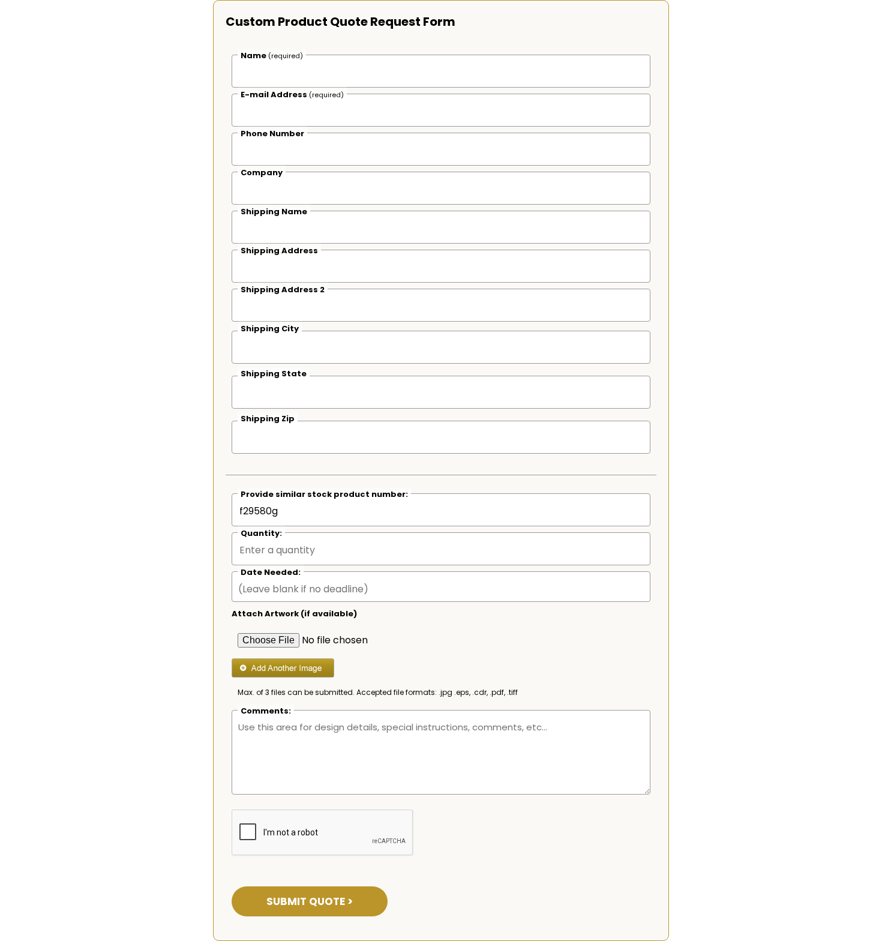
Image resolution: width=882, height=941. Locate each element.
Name (272, 55)
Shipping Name (274, 211)
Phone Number (272, 133)
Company (262, 172)
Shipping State (274, 373)
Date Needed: (271, 572)
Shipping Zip (268, 418)
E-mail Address (292, 94)
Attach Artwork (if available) (294, 613)
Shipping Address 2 (283, 289)
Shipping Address (279, 250)
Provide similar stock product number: (324, 494)
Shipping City (270, 328)
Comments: (266, 711)
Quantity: (261, 533)
